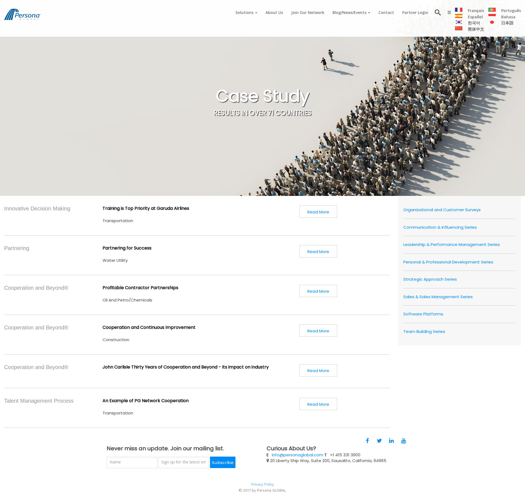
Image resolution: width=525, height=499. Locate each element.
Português (511, 11)
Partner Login (415, 13)
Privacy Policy (262, 485)
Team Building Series (424, 331)
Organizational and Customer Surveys (442, 210)
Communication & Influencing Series (440, 227)
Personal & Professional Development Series (448, 262)
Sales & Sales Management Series (438, 297)
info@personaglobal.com (297, 455)
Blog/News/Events (350, 13)
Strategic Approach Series (430, 279)
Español (475, 17)
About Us (274, 13)
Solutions (245, 13)
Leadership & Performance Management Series (451, 244)
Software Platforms (423, 314)
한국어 (474, 23)
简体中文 (476, 30)
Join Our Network (307, 13)
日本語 (507, 23)
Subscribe (223, 462)
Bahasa (508, 17)
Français (476, 11)
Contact (386, 13)
